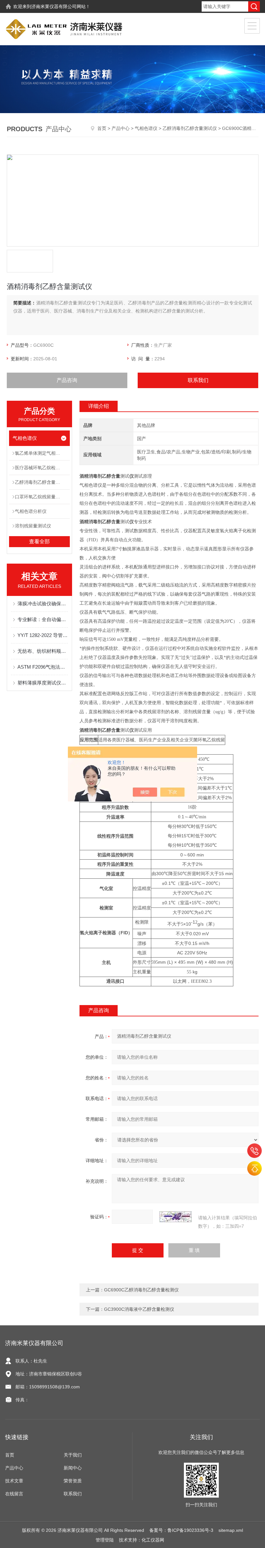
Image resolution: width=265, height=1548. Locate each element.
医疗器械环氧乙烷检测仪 (40, 467)
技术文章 (14, 1480)
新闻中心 (73, 1467)
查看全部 (39, 541)
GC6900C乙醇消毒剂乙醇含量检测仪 (141, 1289)
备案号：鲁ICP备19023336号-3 (181, 1530)
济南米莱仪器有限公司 (54, 6)
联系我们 (198, 380)
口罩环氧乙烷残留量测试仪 (42, 496)
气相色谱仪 (146, 128)
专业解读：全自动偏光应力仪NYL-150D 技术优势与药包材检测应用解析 (42, 619)
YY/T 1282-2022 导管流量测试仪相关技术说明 (42, 635)
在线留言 (14, 1493)
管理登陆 (105, 1540)
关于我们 (73, 1455)
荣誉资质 (73, 1480)
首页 (101, 128)
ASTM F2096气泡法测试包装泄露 (42, 667)
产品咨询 (67, 380)
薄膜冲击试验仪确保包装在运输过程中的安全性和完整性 (42, 603)
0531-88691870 (254, 1150)
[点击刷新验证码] (175, 1216)
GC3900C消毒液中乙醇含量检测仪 (139, 1309)
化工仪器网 (153, 1540)
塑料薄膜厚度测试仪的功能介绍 (42, 682)
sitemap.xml (230, 1530)
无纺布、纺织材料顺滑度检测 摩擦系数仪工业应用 (42, 651)
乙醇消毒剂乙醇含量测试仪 (190, 128)
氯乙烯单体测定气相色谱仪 (42, 453)
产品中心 (120, 128)
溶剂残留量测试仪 (33, 525)
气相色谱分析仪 (31, 511)
